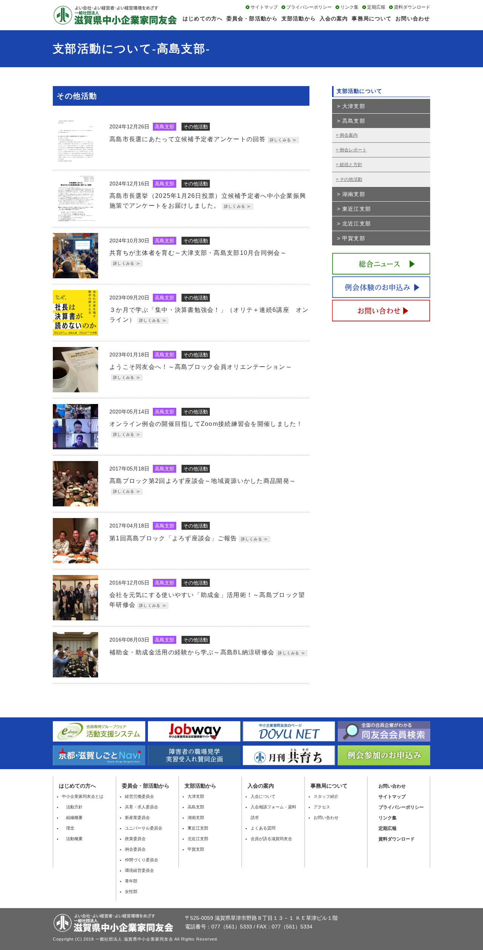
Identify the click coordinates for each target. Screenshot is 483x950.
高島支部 (353, 121)
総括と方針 (351, 164)
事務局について (372, 18)
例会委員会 (135, 849)
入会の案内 (334, 18)
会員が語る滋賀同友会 (271, 838)
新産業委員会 (137, 817)
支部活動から (298, 18)
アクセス (322, 807)
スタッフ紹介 (326, 796)
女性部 (131, 891)
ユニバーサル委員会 (143, 828)
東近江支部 (356, 209)
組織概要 (72, 817)
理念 (68, 828)
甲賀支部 (353, 238)
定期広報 (376, 7)
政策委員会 (135, 838)
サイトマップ (264, 7)
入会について (263, 796)
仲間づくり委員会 (141, 859)
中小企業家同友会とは (82, 796)
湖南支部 (353, 194)
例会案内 (349, 135)
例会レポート (353, 150)
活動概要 (72, 838)
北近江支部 (356, 224)
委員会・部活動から (252, 18)
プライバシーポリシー (309, 7)
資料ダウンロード (412, 7)
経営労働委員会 (139, 796)
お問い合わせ (412, 18)
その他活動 (351, 179)
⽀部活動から (200, 786)
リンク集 (349, 7)
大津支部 (353, 106)
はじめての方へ (203, 18)
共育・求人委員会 (141, 807)
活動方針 (72, 807)
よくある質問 (263, 828)
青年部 (131, 881)
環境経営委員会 (139, 870)
